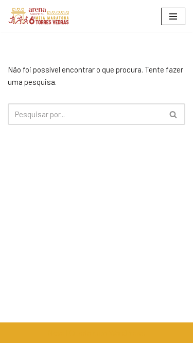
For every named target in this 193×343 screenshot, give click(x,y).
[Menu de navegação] (173, 16)
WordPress (127, 332)
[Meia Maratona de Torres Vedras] (38, 16)
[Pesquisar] (173, 114)
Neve (56, 332)
